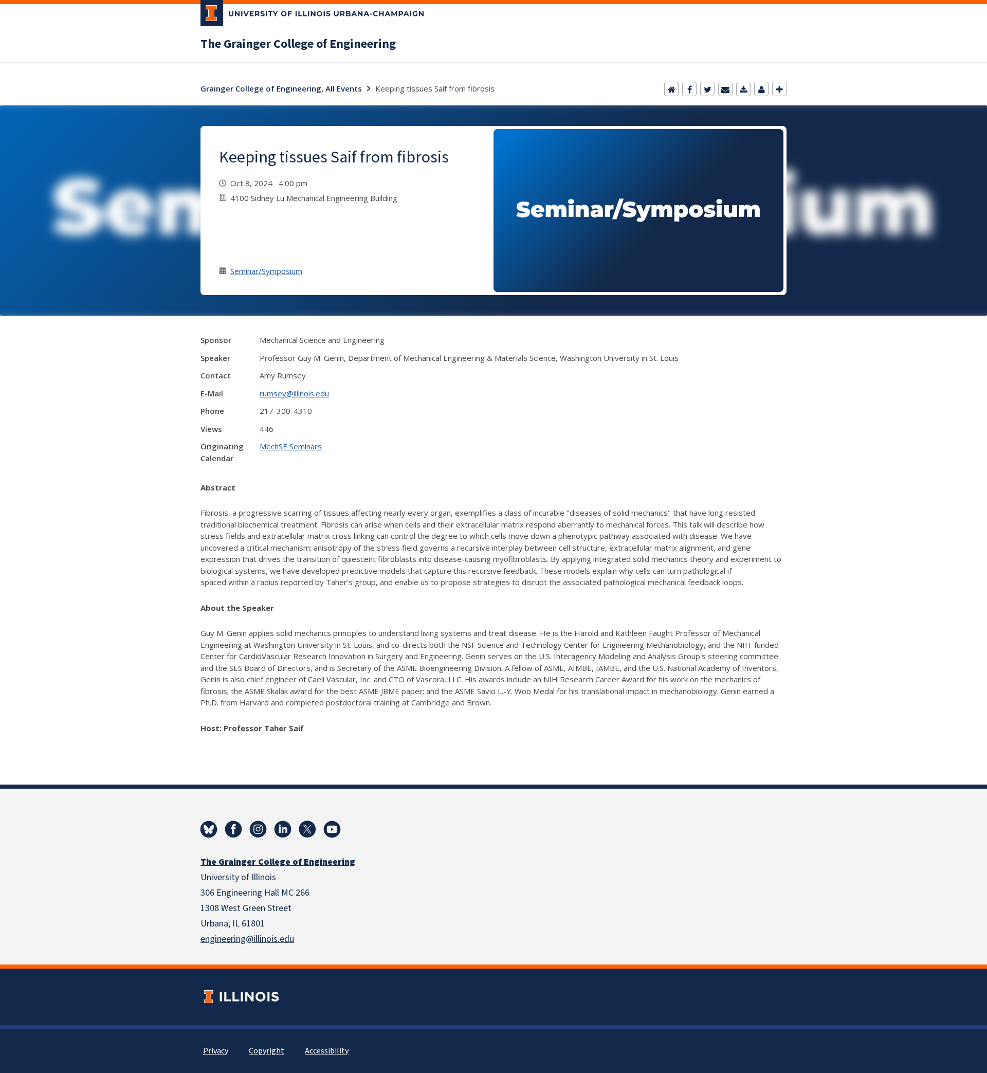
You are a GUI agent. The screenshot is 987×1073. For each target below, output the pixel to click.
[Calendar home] (671, 89)
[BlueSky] (208, 829)
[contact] (761, 89)
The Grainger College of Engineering (298, 44)
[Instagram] (258, 829)
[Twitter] (707, 89)
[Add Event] (779, 89)
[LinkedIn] (282, 829)
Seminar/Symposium (266, 271)
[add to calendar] (743, 89)
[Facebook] (689, 89)
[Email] (725, 89)
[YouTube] (332, 829)
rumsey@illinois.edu (294, 393)
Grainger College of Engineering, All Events (281, 88)
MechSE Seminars (291, 446)
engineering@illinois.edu (247, 939)
